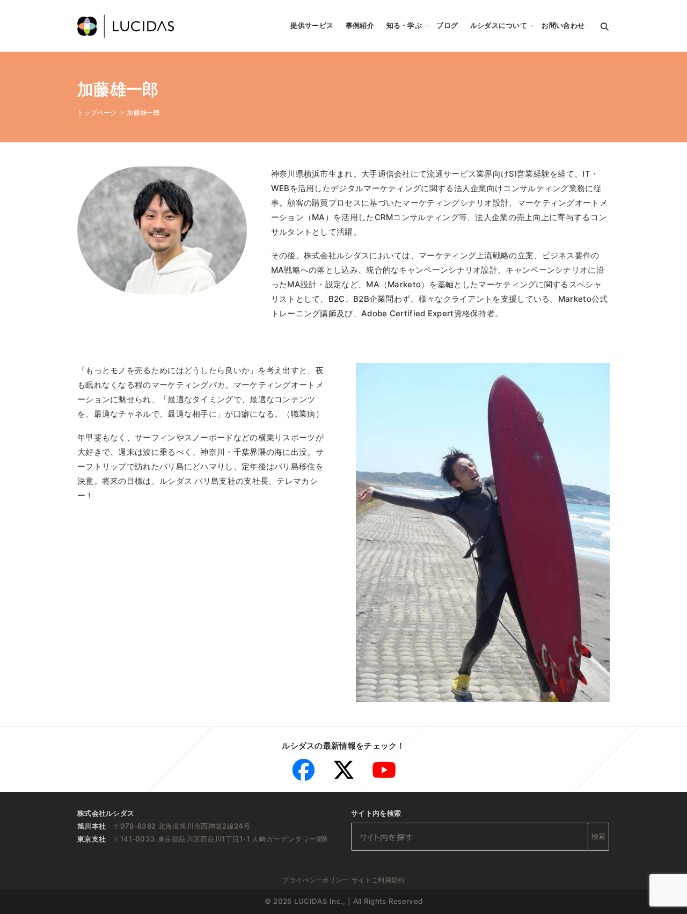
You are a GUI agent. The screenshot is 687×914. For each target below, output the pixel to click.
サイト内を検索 (376, 813)
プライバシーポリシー (315, 880)
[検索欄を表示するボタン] (605, 26)
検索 (598, 836)
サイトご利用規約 (378, 880)
